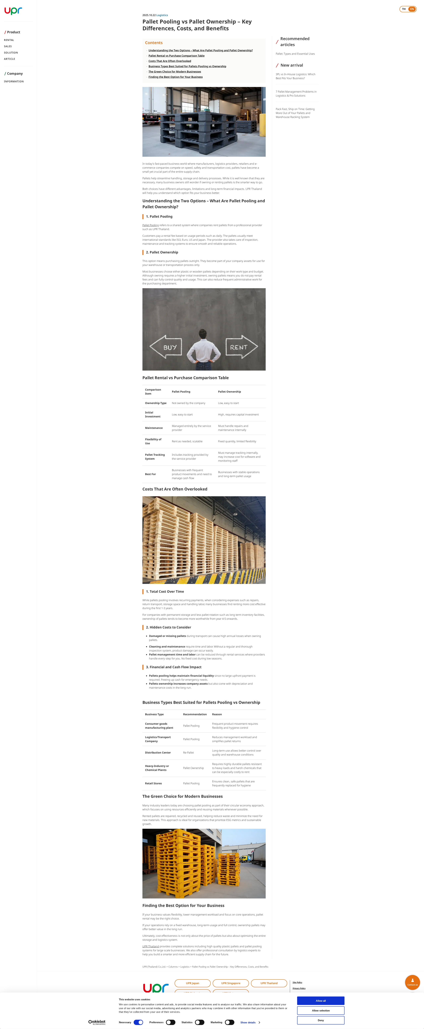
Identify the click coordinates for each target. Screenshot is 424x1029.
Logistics (162, 15)
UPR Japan (192, 983)
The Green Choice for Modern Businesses (175, 72)
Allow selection (321, 1010)
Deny (321, 1020)
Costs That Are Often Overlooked (170, 61)
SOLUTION (11, 52)
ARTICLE (9, 59)
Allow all (321, 1000)
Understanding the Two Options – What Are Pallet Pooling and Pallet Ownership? (201, 51)
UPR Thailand (269, 983)
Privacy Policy (299, 988)
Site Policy (297, 982)
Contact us (412, 984)
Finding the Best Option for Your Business (176, 77)
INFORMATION (14, 81)
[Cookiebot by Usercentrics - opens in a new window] (96, 1022)
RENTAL (9, 40)
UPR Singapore (230, 983)
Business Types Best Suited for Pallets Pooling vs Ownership (187, 66)
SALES (8, 46)
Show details (248, 1022)
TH (404, 9)
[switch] (170, 1022)
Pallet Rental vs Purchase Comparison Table (177, 56)
